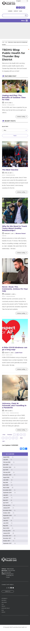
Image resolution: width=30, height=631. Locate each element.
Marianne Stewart (21, 233)
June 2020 (5, 480)
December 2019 (7, 490)
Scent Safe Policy (6, 608)
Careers (10, 11)
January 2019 (6, 507)
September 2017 (7, 543)
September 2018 (7, 515)
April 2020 (5, 485)
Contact (16, 11)
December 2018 (7, 510)
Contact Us (7, 591)
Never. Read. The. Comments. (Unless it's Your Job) (15, 289)
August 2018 (6, 518)
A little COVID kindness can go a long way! (14, 348)
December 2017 (7, 535)
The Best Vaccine (10, 170)
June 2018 (5, 523)
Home (3, 42)
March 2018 (6, 528)
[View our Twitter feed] (20, 6)
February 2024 (6, 462)
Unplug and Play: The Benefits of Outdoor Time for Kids (14, 97)
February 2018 (6, 530)
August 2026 (6, 457)
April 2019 (5, 502)
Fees (3, 604)
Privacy (3, 606)
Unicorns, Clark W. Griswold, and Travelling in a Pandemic (14, 405)
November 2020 (7, 474)
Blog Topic (5, 126)
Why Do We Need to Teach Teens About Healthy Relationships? (14, 228)
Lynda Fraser (18, 352)
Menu (23, 20)
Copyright (4, 600)
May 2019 (5, 500)
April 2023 (5, 464)
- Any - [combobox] (5, 130)
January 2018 (6, 533)
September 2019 (7, 492)
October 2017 (6, 540)
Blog (20, 11)
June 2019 (5, 497)
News (6, 42)
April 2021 (5, 469)
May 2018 (5, 525)
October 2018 (6, 513)
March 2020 (6, 487)
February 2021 (6, 472)
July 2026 (5, 459)
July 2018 (5, 520)
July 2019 (5, 495)
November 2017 (7, 538)
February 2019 (6, 505)
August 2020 (6, 477)
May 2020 (5, 482)
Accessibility (4, 598)
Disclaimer (4, 602)
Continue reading (21, 116)
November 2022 (7, 467)
